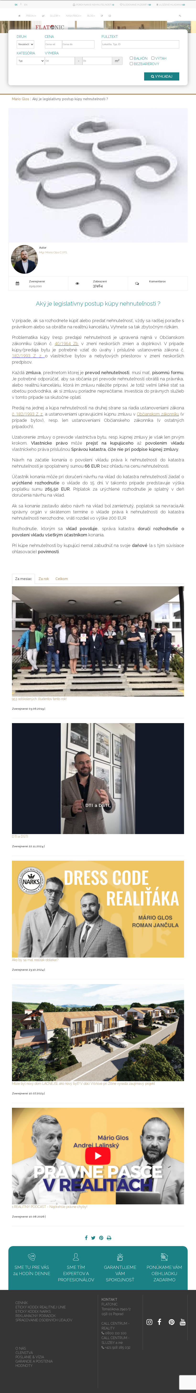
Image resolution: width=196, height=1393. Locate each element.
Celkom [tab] (61, 579)
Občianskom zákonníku (158, 414)
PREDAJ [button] (30, 16)
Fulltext (110, 37)
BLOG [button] (90, 16)
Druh (21, 37)
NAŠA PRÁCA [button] (73, 16)
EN (25, 4)
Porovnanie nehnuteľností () (95, 4)
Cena (49, 37)
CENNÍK (22, 1303)
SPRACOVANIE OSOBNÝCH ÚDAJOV (44, 1320)
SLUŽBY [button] (54, 16)
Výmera (52, 53)
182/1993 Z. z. (28, 355)
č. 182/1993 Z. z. (27, 414)
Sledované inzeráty (136, 4)
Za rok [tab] (43, 579)
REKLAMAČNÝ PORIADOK (36, 1316)
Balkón (140, 58)
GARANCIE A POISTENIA (34, 1361)
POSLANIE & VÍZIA (30, 1357)
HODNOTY (24, 1366)
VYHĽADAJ (163, 76)
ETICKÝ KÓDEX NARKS (33, 1311)
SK (16, 4)
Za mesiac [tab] (23, 579)
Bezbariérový (146, 64)
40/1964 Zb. (67, 343)
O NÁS (21, 1348)
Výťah (160, 58)
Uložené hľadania (171, 4)
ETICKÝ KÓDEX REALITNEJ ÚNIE (41, 1307)
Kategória (26, 53)
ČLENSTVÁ (24, 1353)
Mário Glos (20, 99)
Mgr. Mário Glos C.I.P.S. (53, 252)
